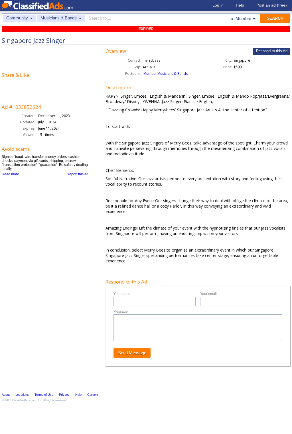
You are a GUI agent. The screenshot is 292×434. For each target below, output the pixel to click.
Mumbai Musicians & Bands (165, 73)
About (6, 394)
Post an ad (271, 5)
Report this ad (77, 174)
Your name (121, 294)
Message (120, 312)
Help (240, 5)
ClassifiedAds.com (24, 400)
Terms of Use (44, 394)
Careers (93, 394)
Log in (218, 5)
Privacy (64, 394)
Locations (22, 394)
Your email (208, 294)
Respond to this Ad (271, 51)
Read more (10, 174)
